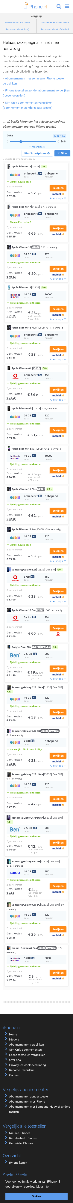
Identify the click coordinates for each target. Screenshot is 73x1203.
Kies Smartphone (37, 153)
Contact (14, 1075)
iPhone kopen (18, 1162)
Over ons (15, 1060)
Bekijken (58, 188)
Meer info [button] (42, 1186)
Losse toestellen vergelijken (27, 1055)
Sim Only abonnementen (25, 1049)
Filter (62, 153)
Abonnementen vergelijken (26, 1044)
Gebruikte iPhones (21, 1143)
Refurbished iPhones (22, 1138)
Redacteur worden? (21, 1070)
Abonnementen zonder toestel (28, 1096)
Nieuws (14, 1039)
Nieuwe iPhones (19, 1133)
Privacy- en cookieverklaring (27, 1065)
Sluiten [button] (36, 1196)
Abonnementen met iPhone (27, 1101)
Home (13, 1034)
